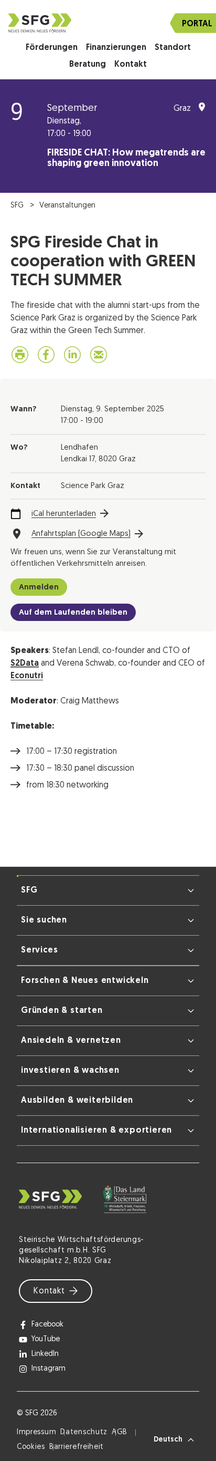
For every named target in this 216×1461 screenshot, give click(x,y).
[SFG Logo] (108, 22)
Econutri (26, 676)
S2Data (24, 663)
